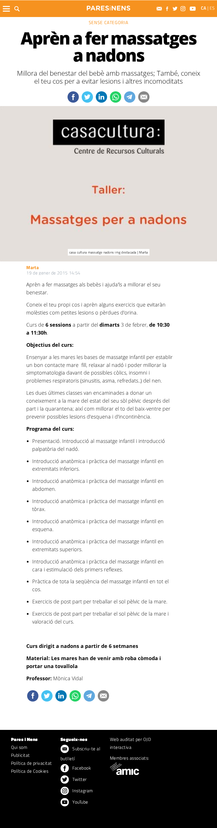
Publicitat (20, 755)
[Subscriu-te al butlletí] (160, 8)
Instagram (82, 790)
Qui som (19, 747)
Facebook (81, 767)
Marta (32, 267)
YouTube (79, 802)
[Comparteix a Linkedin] (101, 97)
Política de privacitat (31, 763)
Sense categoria (109, 22)
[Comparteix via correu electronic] (143, 97)
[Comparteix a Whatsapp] (115, 97)
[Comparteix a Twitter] (87, 97)
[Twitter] (175, 8)
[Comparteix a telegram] (129, 97)
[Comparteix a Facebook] (73, 97)
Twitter (79, 779)
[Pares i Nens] (108, 8)
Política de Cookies (29, 771)
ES (212, 8)
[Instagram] (183, 8)
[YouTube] (193, 8)
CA (203, 8)
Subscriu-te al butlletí (80, 753)
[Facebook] (167, 8)
